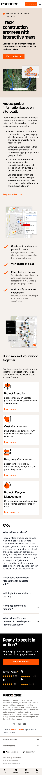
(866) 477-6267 (17, 730)
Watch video (12, 56)
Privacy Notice (6, 757)
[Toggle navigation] (40, 4)
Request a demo (31, 4)
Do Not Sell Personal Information (11, 760)
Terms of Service (17, 757)
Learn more (10, 409)
